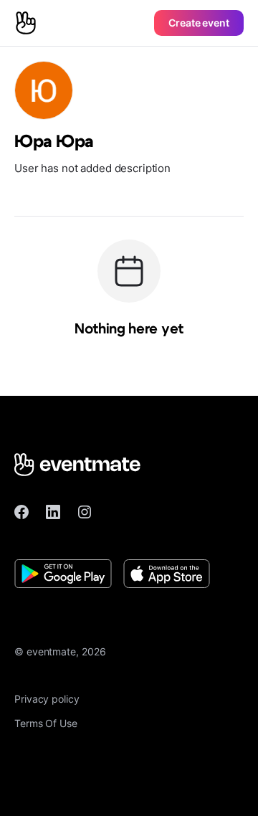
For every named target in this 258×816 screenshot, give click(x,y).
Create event (198, 22)
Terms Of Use (45, 723)
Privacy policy (47, 699)
